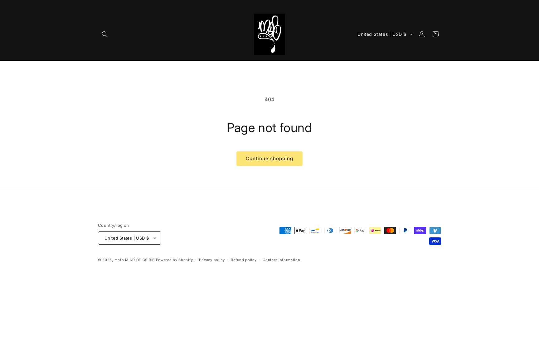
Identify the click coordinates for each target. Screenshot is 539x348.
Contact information (281, 260)
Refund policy (243, 260)
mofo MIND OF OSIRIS (134, 260)
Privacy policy (212, 260)
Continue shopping (269, 158)
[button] (105, 34)
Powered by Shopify (174, 260)
